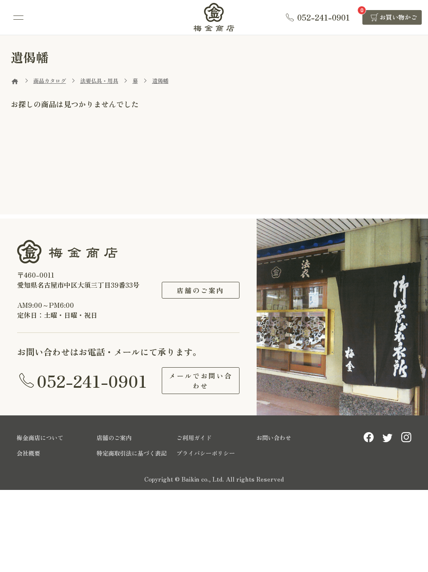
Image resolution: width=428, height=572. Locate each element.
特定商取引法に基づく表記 (132, 453)
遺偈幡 (160, 81)
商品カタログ (49, 81)
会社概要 (28, 453)
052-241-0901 (92, 380)
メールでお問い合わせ (200, 381)
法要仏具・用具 (99, 81)
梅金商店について (40, 437)
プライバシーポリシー (205, 453)
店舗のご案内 (200, 290)
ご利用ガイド (193, 437)
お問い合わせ (273, 437)
